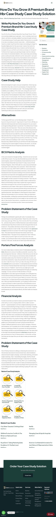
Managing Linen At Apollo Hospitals (40, 433)
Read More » (3, 428)
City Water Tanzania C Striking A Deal (12, 426)
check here (24, 332)
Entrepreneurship (46, 52)
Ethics (43, 54)
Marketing (44, 62)
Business (44, 48)
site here (6, 263)
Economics (45, 50)
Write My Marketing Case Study (12, 18)
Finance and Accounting (48, 56)
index (2, 252)
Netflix (31, 426)
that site (17, 67)
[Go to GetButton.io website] (3, 515)
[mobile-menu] (51, 3)
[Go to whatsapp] (3, 513)
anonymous (4, 204)
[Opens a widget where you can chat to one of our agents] (51, 514)
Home (1, 18)
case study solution (30, 106)
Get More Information (13, 63)
